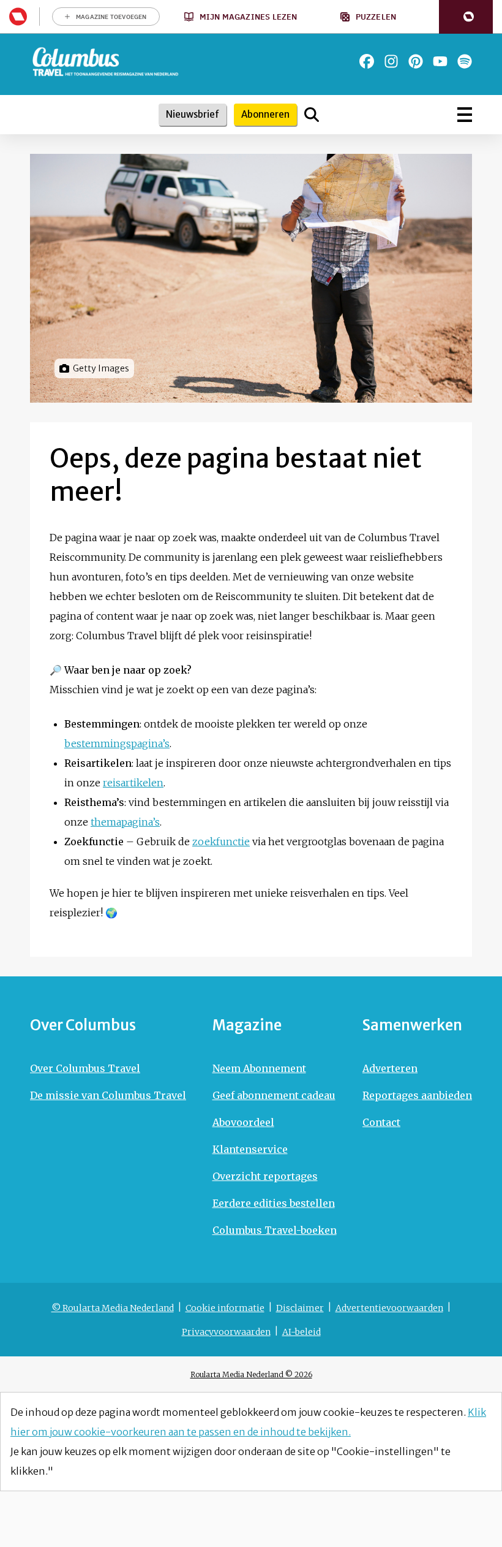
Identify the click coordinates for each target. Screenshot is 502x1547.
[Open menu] (464, 114)
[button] (466, 17)
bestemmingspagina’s (117, 743)
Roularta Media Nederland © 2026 (251, 1374)
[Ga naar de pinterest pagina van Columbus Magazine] (415, 61)
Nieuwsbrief (192, 114)
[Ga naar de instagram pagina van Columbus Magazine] (391, 61)
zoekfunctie (221, 841)
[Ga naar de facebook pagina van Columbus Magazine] (366, 61)
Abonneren (265, 114)
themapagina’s (125, 822)
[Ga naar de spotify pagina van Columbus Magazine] (464, 61)
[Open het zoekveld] (311, 114)
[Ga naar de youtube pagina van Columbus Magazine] (440, 61)
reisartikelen (133, 783)
